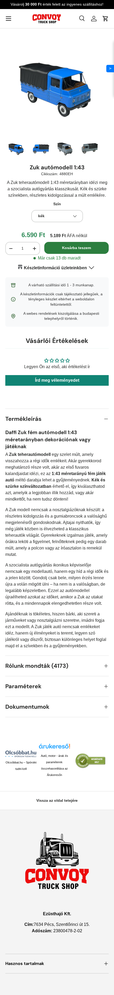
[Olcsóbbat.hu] (20, 754)
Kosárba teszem (76, 248)
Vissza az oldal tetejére (57, 800)
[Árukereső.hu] (54, 748)
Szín (57, 204)
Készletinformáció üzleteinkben (55, 268)
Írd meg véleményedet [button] (57, 380)
